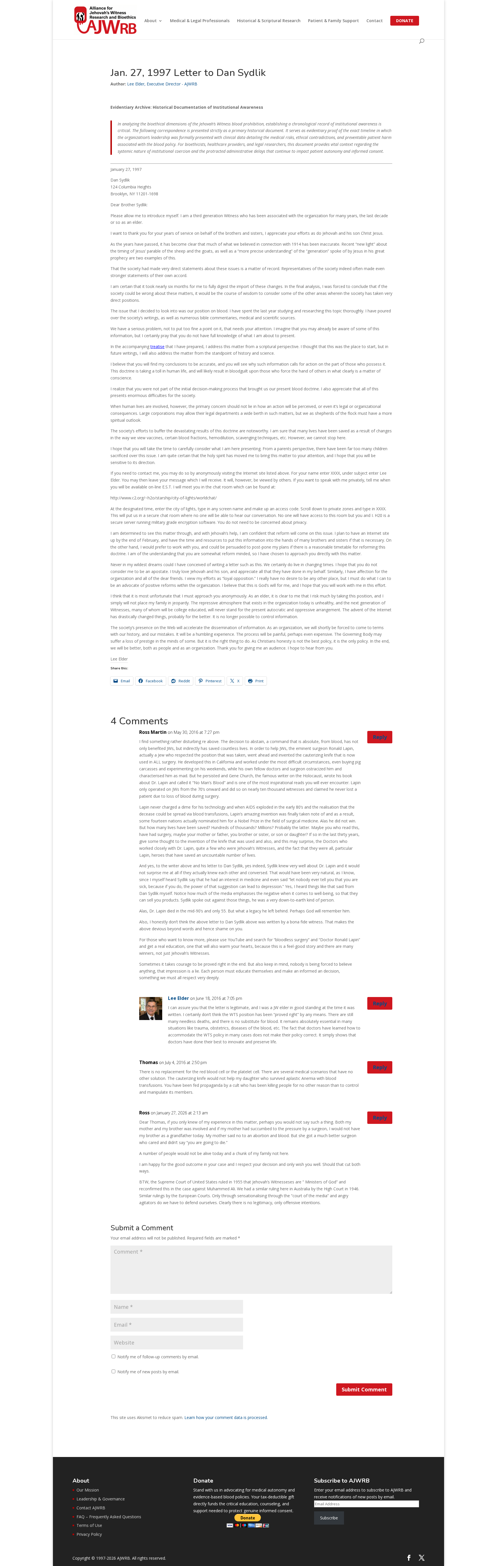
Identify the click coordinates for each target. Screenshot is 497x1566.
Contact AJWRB (91, 1507)
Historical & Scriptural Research (269, 21)
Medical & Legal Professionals (200, 21)
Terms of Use (89, 1525)
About (150, 21)
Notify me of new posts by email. (148, 1371)
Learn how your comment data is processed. (226, 1417)
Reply (380, 737)
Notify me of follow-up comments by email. (158, 1356)
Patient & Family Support (333, 21)
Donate (404, 20)
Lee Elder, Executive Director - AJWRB (162, 84)
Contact (374, 21)
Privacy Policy (89, 1534)
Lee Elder (178, 998)
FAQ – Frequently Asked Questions (109, 1516)
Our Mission (88, 1490)
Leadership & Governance (101, 1499)
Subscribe (329, 1518)
